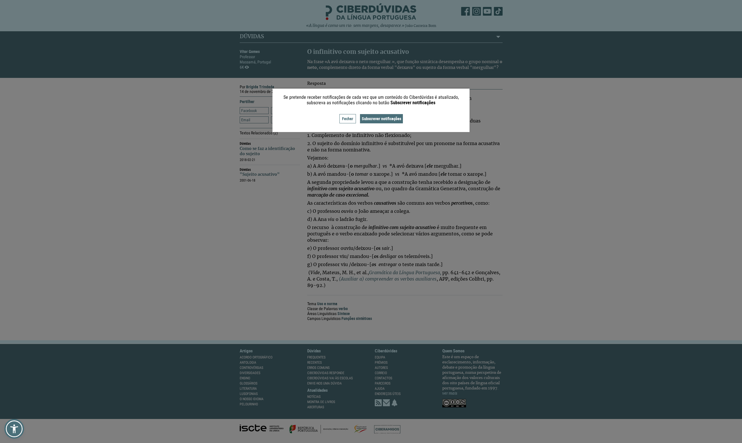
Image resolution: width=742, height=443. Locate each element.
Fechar (347, 118)
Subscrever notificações (381, 118)
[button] (14, 428)
